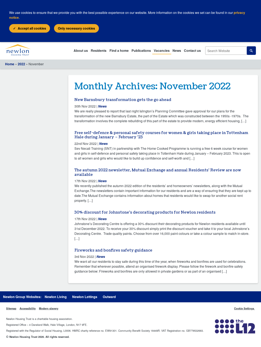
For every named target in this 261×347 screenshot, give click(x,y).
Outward (109, 296)
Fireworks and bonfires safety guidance (113, 250)
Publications (141, 50)
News (177, 50)
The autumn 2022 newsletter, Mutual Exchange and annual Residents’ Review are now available (157, 172)
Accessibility (28, 308)
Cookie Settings (244, 308)
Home (9, 64)
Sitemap (11, 308)
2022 (21, 64)
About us (81, 50)
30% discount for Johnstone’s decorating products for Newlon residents (145, 212)
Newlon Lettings (84, 296)
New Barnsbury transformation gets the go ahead (122, 99)
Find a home (119, 50)
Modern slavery (48, 308)
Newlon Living (56, 296)
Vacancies (162, 50)
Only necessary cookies (76, 28)
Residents (98, 50)
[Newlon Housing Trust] (21, 51)
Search (251, 50)
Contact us (192, 50)
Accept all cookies (32, 28)
